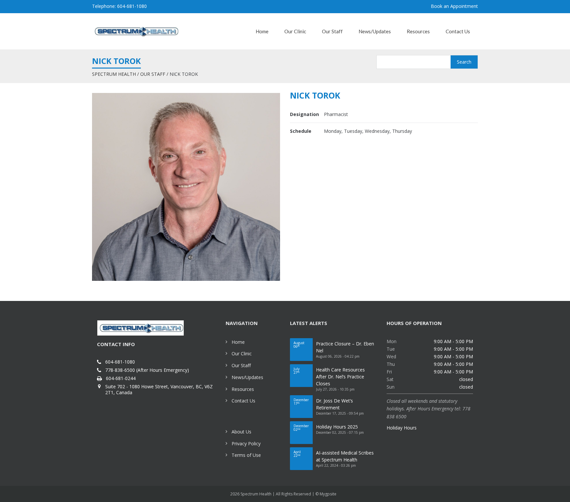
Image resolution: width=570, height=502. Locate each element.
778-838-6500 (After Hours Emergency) (147, 370)
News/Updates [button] (375, 31)
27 (297, 371)
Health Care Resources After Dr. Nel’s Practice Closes (340, 377)
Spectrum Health (114, 74)
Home (238, 342)
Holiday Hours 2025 (337, 427)
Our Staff (152, 74)
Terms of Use (246, 455)
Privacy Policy (246, 443)
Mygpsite (328, 494)
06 (299, 344)
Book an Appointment (454, 6)
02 (301, 428)
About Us (241, 431)
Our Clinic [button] (295, 31)
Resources (243, 389)
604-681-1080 (120, 362)
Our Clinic (242, 353)
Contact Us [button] (458, 31)
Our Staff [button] (332, 31)
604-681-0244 (121, 378)
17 (301, 402)
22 (297, 454)
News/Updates (247, 377)
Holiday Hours (402, 428)
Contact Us (243, 401)
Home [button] (262, 31)
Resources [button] (418, 31)
